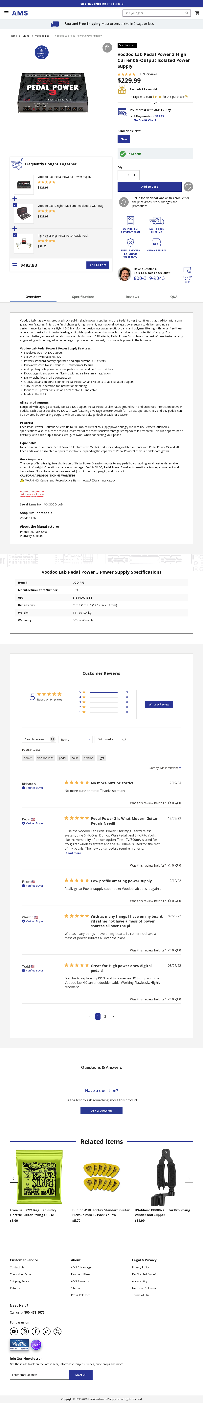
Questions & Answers (101, 1067)
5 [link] (138, 74)
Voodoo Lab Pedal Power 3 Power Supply (64, 177)
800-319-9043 (149, 278)
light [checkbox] (101, 758)
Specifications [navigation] (83, 297)
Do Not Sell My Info (145, 1274)
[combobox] (157, 13)
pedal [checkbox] (62, 758)
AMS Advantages (82, 1267)
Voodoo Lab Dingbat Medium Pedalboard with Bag (70, 206)
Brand (26, 35)
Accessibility (139, 1281)
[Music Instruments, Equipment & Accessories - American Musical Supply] (20, 13)
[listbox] (155, 139)
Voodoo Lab (42, 35)
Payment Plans (80, 1274)
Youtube (14, 1331)
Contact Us (17, 1267)
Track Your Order (21, 1274)
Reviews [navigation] (132, 297)
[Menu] (6, 13)
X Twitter (57, 1331)
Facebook (36, 1331)
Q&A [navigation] (173, 297)
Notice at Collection (144, 1288)
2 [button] (105, 1016)
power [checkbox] (28, 758)
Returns (15, 1288)
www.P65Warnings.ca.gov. (99, 480)
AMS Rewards (80, 1281)
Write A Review (159, 704)
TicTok (47, 1331)
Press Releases (80, 1295)
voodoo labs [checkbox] (45, 758)
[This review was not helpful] (176, 803)
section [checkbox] (88, 758)
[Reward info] (186, 96)
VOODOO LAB (53, 504)
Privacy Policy (140, 1267)
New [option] (124, 139)
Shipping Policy (19, 1281)
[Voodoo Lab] (32, 500)
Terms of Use (141, 1295)
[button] (197, 13)
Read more (73, 853)
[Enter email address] (43, 1375)
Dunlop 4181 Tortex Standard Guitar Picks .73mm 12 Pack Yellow (101, 1212)
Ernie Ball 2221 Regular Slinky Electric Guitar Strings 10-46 (33, 1212)
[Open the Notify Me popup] (124, 202)
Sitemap (76, 1288)
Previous (14, 1179)
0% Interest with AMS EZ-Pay (150, 110)
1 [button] (98, 1016)
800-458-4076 (34, 1312)
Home (13, 35)
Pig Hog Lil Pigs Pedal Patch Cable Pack (63, 235)
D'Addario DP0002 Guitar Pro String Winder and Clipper (162, 1212)
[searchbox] (35, 739)
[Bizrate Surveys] (23, 1348)
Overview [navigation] (33, 297)
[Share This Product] (107, 48)
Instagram (25, 1331)
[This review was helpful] (169, 803)
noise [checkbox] (75, 758)
